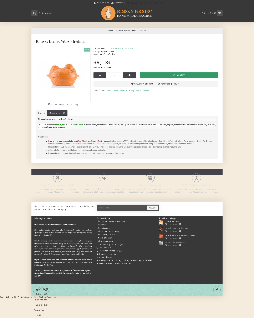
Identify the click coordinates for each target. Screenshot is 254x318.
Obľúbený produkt (143, 83)
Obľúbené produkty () (111, 244)
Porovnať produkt (170, 83)
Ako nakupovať (105, 241)
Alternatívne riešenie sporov (115, 263)
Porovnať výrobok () (110, 250)
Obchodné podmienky (108, 231)
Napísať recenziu (140, 90)
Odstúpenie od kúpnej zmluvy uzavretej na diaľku (125, 260)
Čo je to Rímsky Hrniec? (111, 221)
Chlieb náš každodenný (176, 242)
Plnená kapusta (172, 221)
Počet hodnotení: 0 (117, 90)
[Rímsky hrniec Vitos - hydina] (63, 74)
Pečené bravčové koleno (176, 228)
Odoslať (152, 208)
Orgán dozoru (105, 257)
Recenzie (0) (57, 112)
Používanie (104, 228)
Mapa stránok (105, 237)
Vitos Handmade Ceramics (119, 48)
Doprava (102, 224)
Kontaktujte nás (106, 234)
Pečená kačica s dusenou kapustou (181, 235)
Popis (41, 112)
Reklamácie (105, 247)
